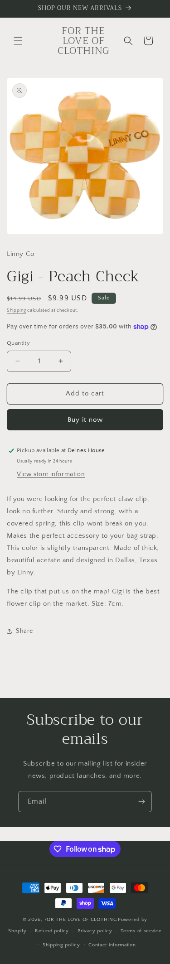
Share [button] (24, 631)
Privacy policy (95, 931)
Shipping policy (61, 945)
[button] (18, 41)
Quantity (18, 343)
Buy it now (85, 420)
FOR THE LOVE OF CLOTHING (80, 919)
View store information (51, 474)
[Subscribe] (141, 801)
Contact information (112, 945)
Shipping (16, 310)
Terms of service (141, 931)
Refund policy (52, 931)
